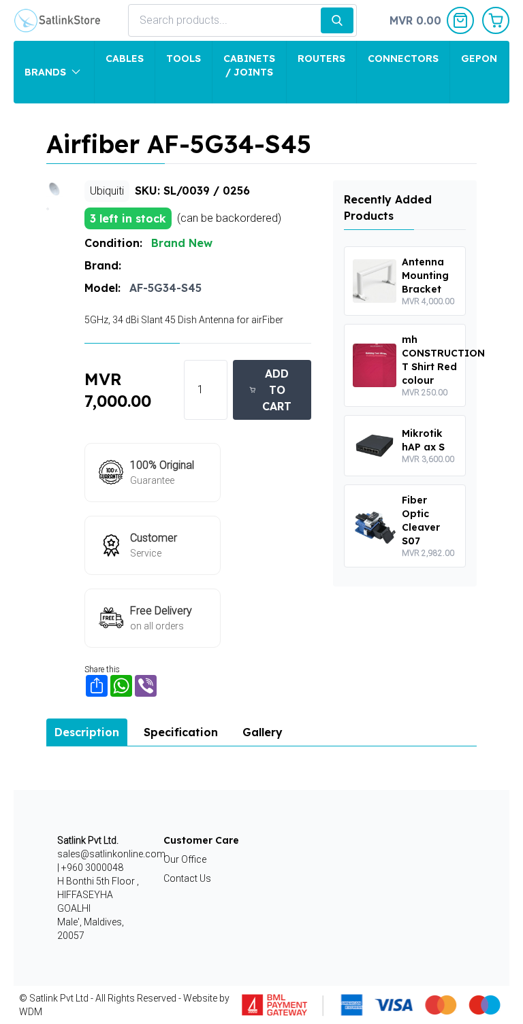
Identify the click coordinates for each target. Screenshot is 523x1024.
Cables (125, 58)
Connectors (403, 58)
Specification (181, 732)
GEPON (479, 58)
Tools (183, 58)
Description (86, 732)
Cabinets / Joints (249, 65)
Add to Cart (276, 390)
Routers (321, 58)
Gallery (262, 732)
